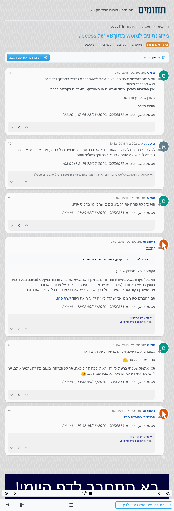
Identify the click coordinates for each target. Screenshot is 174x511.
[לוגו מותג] (152, 10)
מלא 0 (151, 72)
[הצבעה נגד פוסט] (11, 127)
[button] (71, 505)
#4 (9, 241)
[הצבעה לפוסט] (27, 127)
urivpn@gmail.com (131, 321)
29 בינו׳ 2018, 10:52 (126, 72)
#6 (9, 410)
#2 (9, 143)
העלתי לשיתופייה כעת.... (138, 417)
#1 (9, 72)
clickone (149, 241)
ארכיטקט (149, 143)
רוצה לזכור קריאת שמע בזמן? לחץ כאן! (143, 505)
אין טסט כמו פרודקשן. (141, 318)
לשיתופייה (64, 298)
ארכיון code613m (157, 44)
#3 (9, 198)
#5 (9, 345)
